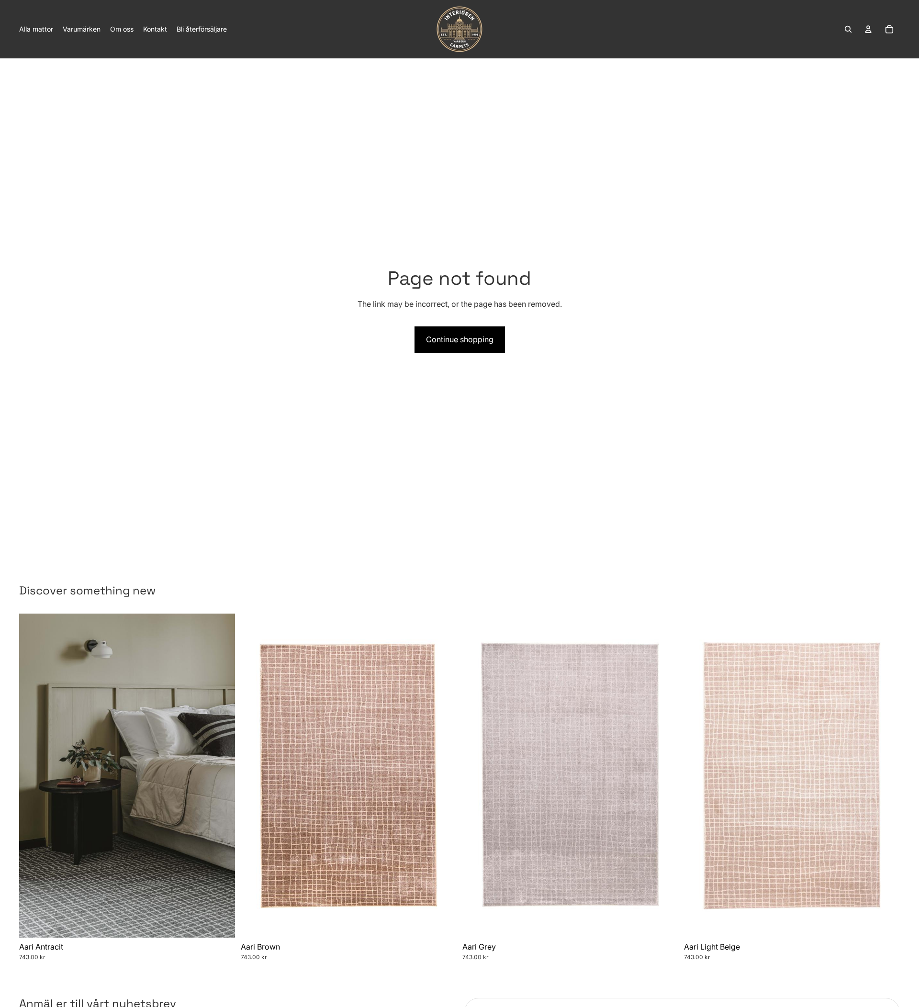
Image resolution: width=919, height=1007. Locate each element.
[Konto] (868, 29)
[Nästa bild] (220, 775)
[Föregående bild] (33, 775)
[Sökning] (848, 29)
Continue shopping (459, 339)
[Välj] (220, 922)
